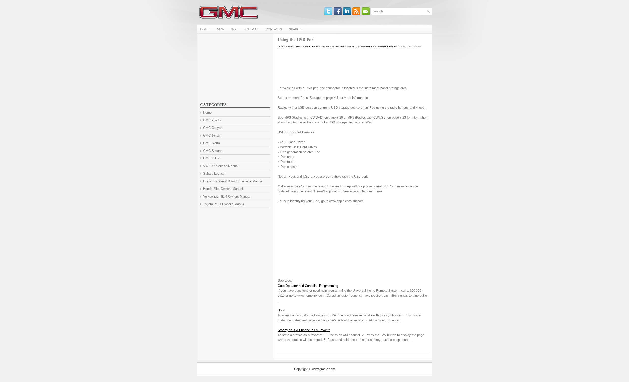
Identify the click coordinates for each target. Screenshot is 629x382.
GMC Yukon (211, 158)
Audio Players (366, 46)
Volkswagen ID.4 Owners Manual (226, 196)
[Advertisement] (353, 66)
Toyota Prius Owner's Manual (224, 204)
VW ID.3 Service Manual (220, 166)
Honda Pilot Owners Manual (223, 189)
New (220, 29)
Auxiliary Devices (386, 46)
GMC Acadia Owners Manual (312, 46)
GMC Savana (212, 151)
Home (205, 29)
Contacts (274, 29)
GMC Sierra (211, 143)
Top (234, 29)
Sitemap (251, 29)
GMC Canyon (212, 128)
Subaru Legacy (214, 173)
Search (295, 29)
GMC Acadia (285, 46)
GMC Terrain (212, 135)
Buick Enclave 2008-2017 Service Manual (233, 181)
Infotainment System (344, 46)
